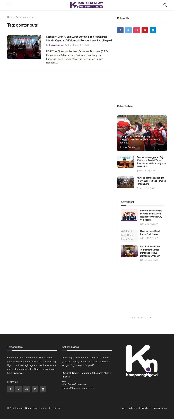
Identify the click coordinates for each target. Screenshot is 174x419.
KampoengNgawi (56, 45)
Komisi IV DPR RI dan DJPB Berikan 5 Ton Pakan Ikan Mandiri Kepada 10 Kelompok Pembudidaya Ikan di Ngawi (79, 38)
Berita (66, 376)
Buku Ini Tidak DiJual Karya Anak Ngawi (150, 233)
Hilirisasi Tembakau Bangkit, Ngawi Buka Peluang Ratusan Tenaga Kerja (151, 181)
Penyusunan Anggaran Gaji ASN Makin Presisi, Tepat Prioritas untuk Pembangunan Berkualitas (151, 162)
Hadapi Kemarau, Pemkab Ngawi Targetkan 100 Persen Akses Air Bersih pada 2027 (140, 139)
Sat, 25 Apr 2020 (150, 260)
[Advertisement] (144, 73)
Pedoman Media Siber (139, 408)
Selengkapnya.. (15, 373)
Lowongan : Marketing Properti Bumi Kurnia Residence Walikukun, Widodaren (151, 215)
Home (10, 17)
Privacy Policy (160, 408)
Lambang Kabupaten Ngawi (96, 373)
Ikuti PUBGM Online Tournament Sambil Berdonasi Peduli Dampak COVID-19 (150, 251)
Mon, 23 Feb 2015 (150, 238)
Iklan (122, 408)
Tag (17, 17)
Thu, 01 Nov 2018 (75, 45)
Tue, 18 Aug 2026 (146, 188)
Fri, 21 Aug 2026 (129, 147)
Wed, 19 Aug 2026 (146, 171)
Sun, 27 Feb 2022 (150, 224)
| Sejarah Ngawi (70, 373)
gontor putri (27, 17)
